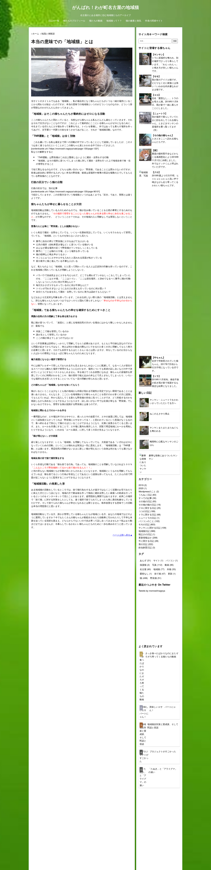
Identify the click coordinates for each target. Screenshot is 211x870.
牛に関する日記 (146, 540)
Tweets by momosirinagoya (152, 590)
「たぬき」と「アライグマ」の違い (162, 770)
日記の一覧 (53, 20)
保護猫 (145, 564)
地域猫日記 (144, 531)
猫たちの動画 (95, 20)
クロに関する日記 (147, 507)
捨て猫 (159, 573)
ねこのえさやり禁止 (159, 413)
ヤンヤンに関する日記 (150, 527)
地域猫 (158, 569)
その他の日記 (145, 501)
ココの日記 (144, 511)
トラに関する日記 (147, 514)
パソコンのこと (146, 521)
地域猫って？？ (114, 20)
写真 (157, 564)
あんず (145, 560)
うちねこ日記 (145, 494)
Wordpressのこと (147, 491)
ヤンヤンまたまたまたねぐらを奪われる (164, 429)
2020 (141, 488)
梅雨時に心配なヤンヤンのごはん (164, 443)
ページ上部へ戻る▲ (122, 534)
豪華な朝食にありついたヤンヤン (163, 457)
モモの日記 (144, 524)
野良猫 (155, 578)
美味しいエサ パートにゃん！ (162, 708)
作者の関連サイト (154, 20)
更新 (172, 573)
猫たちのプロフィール (74, 20)
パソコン (172, 560)
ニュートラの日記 (147, 517)
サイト (158, 560)
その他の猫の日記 (147, 504)
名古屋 (145, 569)
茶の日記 (143, 544)
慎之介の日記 (145, 534)
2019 (141, 485)
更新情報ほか (145, 537)
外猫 (171, 569)
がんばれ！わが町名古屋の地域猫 (105, 7)
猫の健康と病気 (133, 20)
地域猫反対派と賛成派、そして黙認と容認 (162, 725)
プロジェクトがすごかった (163, 751)
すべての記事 (145, 498)
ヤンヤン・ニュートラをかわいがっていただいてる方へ (164, 401)
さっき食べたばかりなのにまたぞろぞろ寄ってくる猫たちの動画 (161, 655)
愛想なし (146, 573)
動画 (169, 564)
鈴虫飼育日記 (145, 547)
